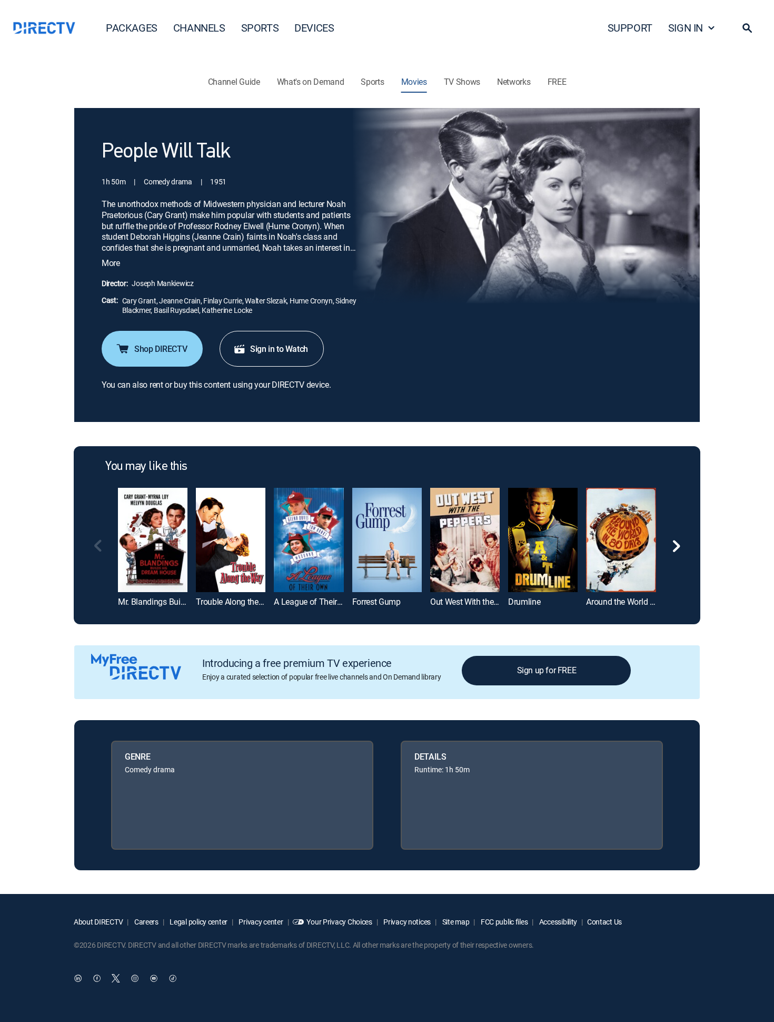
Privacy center (260, 922)
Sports (372, 81)
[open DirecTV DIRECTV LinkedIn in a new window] (78, 978)
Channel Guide (234, 81)
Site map (455, 922)
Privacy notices (406, 922)
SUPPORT (630, 28)
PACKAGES (131, 28)
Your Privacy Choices (339, 922)
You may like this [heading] (146, 466)
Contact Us (604, 922)
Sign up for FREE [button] (547, 670)
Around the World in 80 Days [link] (636, 601)
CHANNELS (199, 28)
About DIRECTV (98, 922)
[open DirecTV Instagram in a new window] (135, 978)
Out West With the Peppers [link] (477, 601)
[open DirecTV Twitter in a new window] (116, 978)
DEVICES (314, 28)
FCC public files (503, 922)
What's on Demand (310, 81)
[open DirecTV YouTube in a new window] (154, 978)
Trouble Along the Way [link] (236, 601)
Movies (414, 81)
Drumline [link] (524, 601)
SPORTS (260, 28)
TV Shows (462, 81)
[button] (747, 28)
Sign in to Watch (279, 349)
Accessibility (557, 922)
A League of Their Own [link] (314, 601)
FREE (557, 81)
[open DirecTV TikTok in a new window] (172, 978)
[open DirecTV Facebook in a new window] (97, 978)
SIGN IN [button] (685, 28)
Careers (145, 922)
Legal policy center (197, 922)
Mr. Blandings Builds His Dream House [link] (186, 601)
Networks (513, 81)
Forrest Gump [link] (376, 601)
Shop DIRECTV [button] (160, 349)
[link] (152, 540)
